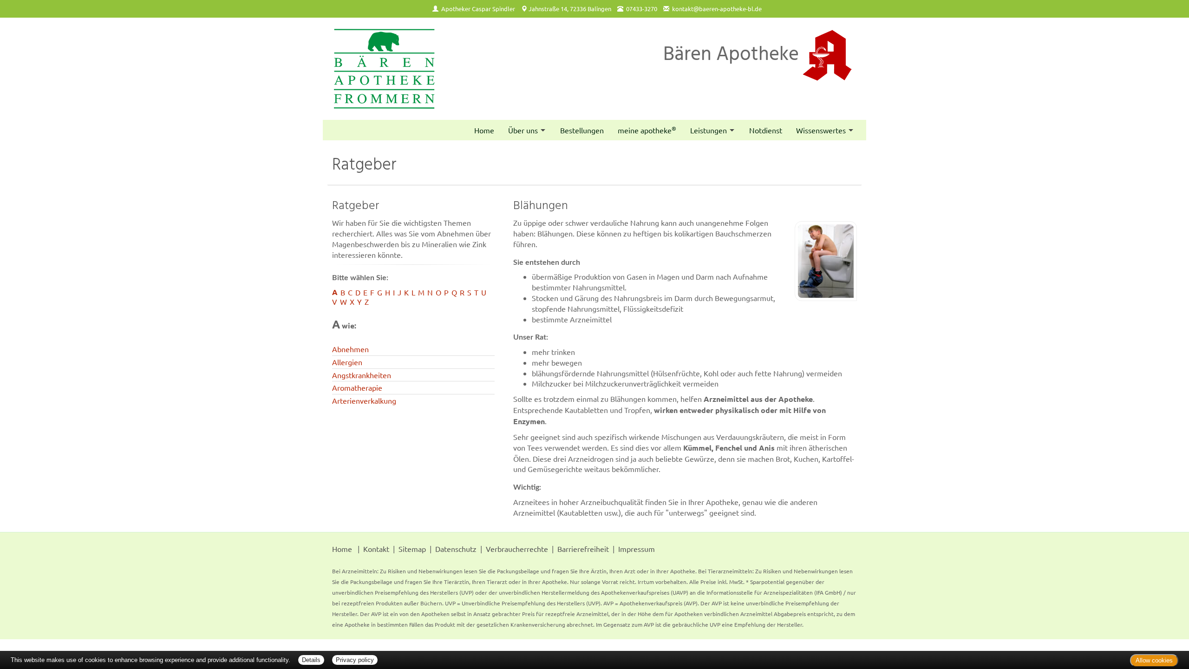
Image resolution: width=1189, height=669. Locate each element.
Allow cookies (1154, 660)
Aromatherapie (357, 387)
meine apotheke (647, 130)
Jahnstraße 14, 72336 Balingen (570, 9)
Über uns (523, 130)
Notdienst (765, 130)
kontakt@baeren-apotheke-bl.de (717, 9)
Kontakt (376, 548)
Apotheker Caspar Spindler (478, 9)
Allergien (347, 362)
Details (311, 659)
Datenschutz (456, 548)
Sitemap (412, 548)
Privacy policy (355, 659)
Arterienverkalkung (364, 400)
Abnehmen (350, 349)
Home (484, 130)
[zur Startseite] (384, 69)
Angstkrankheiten (361, 375)
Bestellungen (582, 130)
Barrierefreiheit (583, 548)
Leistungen (708, 130)
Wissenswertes (821, 130)
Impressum (636, 548)
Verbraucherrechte (517, 548)
